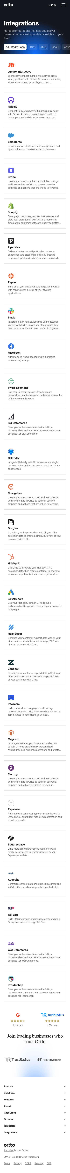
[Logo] (8, 5)
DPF (49, 1163)
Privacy (17, 1163)
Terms (7, 1163)
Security (39, 1163)
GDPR (28, 1163)
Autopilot (9, 1150)
